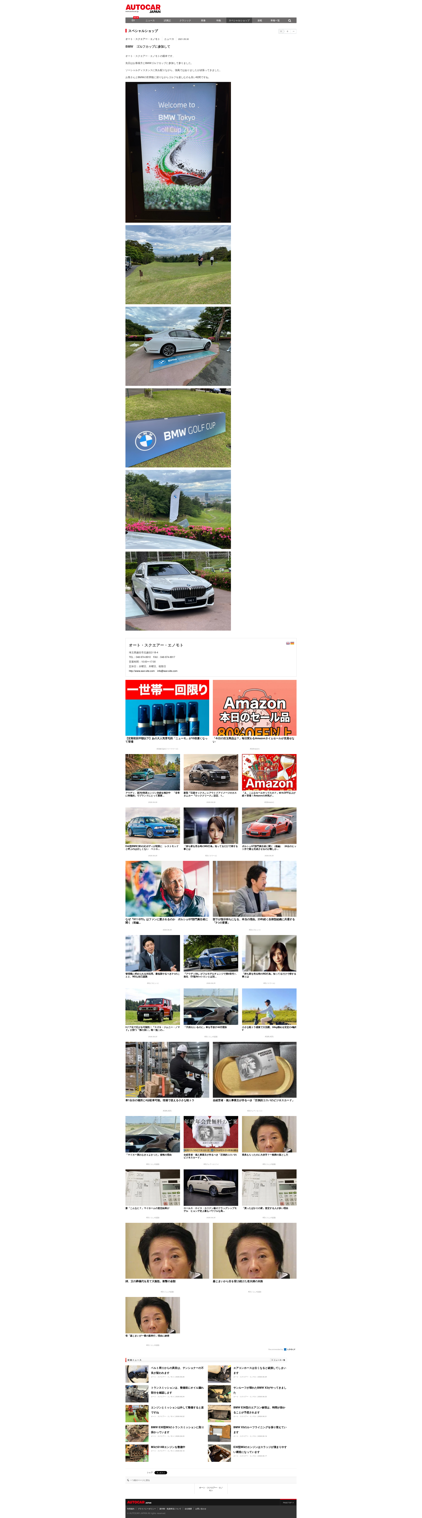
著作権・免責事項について (170, 1508)
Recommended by (276, 1349)
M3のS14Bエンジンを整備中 (168, 1447)
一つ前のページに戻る (140, 1480)
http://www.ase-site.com (142, 670)
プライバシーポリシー (147, 1508)
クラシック (185, 20)
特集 (218, 20)
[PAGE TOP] (288, 1502)
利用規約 (130, 1508)
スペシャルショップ (239, 20)
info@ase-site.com (167, 670)
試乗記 (167, 20)
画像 (203, 20)
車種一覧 (275, 20)
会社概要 (188, 1508)
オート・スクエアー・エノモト (142, 39)
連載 (259, 20)
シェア (150, 1472)
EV (133, 20)
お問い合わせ (200, 1508)
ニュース (150, 20)
